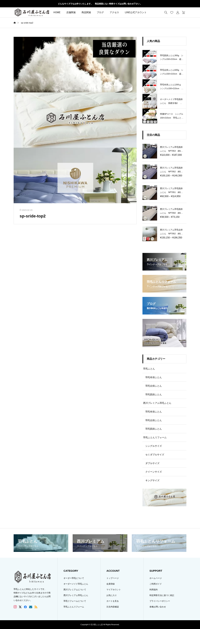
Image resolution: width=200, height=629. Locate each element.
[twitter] (20, 607)
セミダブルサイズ (154, 454)
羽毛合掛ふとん (153, 386)
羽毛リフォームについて (75, 601)
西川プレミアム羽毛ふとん (157, 403)
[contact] (30, 606)
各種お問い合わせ (157, 607)
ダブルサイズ (152, 463)
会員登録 (110, 584)
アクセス (114, 12)
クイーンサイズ (153, 472)
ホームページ (155, 578)
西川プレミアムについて (75, 589)
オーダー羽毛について (74, 578)
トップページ (112, 578)
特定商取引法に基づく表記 (161, 595)
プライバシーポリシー (159, 601)
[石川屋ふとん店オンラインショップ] (32, 12)
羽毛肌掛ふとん (153, 394)
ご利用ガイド (155, 584)
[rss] (35, 606)
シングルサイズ (153, 446)
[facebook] (25, 606)
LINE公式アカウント (136, 12)
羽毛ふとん (149, 368)
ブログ (100, 12)
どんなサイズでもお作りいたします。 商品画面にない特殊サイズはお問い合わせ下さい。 (100, 3)
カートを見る (112, 601)
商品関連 (86, 12)
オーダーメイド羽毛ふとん (76, 584)
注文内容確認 (112, 607)
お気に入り (111, 595)
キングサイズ (152, 480)
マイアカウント (113, 589)
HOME (56, 12)
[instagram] (15, 606)
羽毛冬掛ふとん (153, 377)
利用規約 (153, 589)
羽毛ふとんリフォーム (155, 437)
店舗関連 (71, 12)
